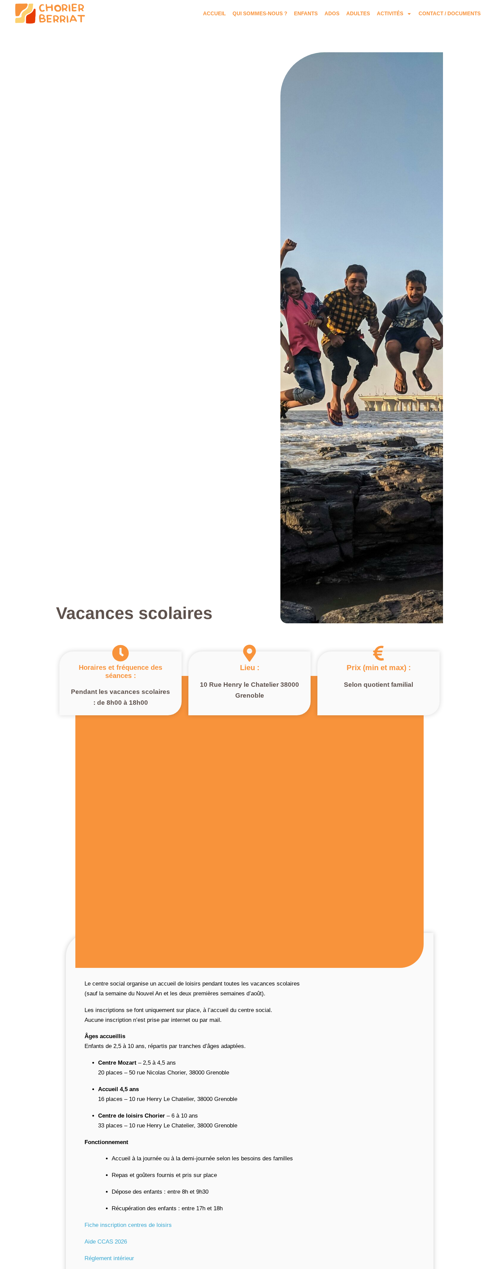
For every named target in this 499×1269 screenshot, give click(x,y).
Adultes (358, 13)
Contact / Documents (450, 13)
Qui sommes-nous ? (260, 13)
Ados (332, 13)
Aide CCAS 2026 (106, 1241)
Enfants (306, 13)
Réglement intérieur (109, 1258)
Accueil (214, 13)
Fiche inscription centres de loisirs (128, 1225)
